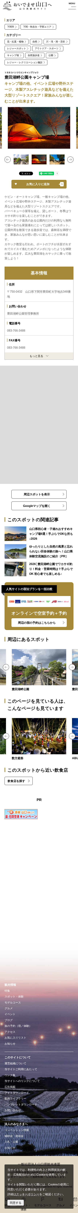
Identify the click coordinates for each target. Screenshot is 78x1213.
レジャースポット (16, 48)
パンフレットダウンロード (21, 1104)
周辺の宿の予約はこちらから (37, 622)
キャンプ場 (13, 55)
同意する (15, 1202)
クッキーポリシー (27, 1194)
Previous (8, 159)
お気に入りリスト (15, 1037)
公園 (50, 55)
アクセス (10, 1031)
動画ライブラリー (15, 1098)
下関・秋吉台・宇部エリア (37, 26)
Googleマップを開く (36, 505)
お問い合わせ (13, 1110)
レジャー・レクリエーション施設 (24, 62)
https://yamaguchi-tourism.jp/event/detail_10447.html (39, 739)
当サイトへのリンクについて (22, 1081)
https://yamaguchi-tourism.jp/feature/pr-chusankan (39, 551)
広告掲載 (10, 1087)
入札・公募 (11, 1141)
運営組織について (15, 1063)
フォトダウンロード (17, 1092)
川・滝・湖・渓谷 (55, 41)
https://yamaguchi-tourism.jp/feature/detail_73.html (39, 533)
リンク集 (10, 1075)
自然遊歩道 (34, 55)
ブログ (9, 1020)
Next (70, 159)
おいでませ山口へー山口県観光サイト (26, 6)
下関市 (10, 26)
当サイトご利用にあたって (21, 1069)
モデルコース (13, 1002)
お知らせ (10, 1043)
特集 (7, 990)
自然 (34, 41)
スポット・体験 (14, 996)
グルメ (9, 1008)
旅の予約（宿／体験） (18, 1025)
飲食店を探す (16, 781)
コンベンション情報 (17, 1130)
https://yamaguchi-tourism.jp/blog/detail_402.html (39, 569)
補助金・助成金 (14, 1136)
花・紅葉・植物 (15, 41)
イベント (10, 1014)
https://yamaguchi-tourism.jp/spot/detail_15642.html (39, 670)
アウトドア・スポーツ (46, 48)
